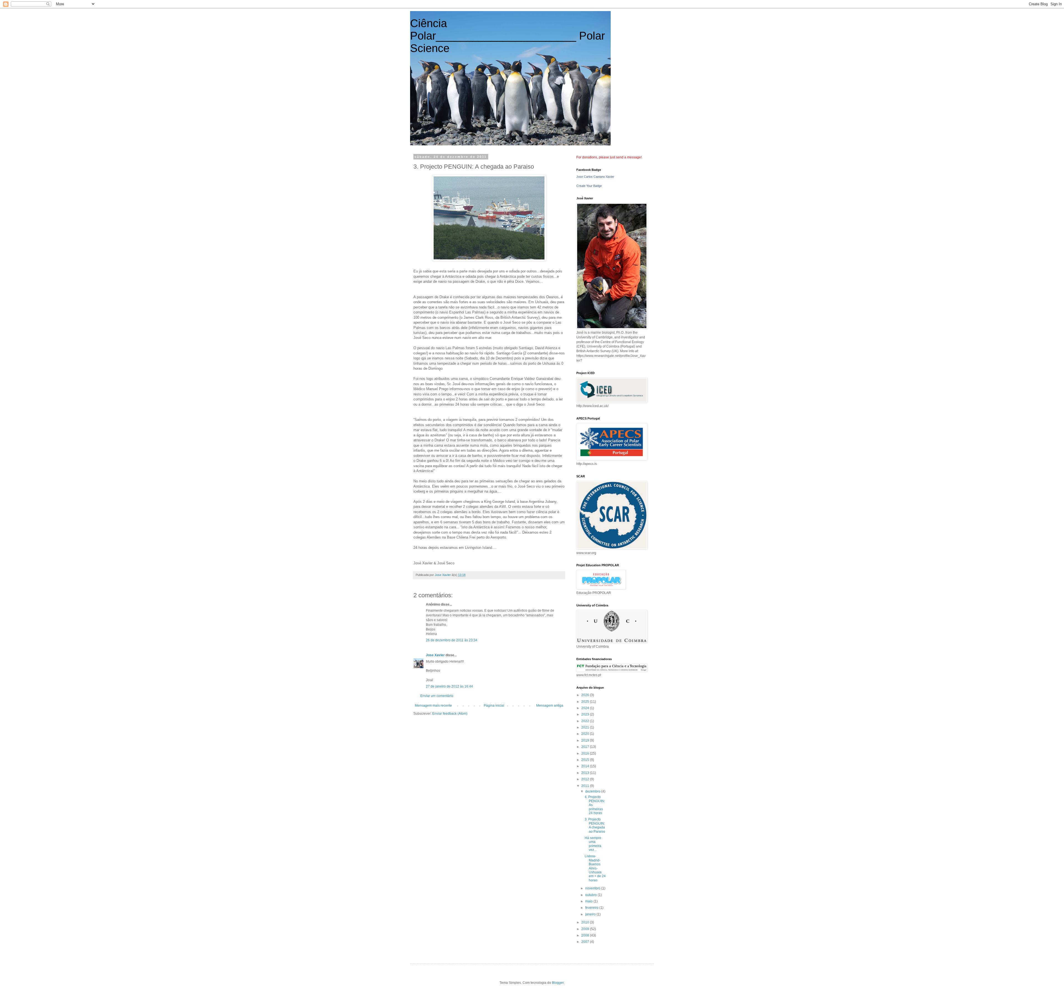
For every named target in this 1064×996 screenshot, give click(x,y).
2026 (585, 695)
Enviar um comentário (436, 696)
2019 (585, 740)
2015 (585, 760)
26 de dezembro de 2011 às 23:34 (451, 640)
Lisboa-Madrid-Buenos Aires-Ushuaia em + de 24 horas (595, 868)
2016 (585, 753)
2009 (585, 929)
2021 (585, 727)
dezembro (593, 791)
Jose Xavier (435, 655)
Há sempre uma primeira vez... (593, 844)
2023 (585, 714)
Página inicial (494, 705)
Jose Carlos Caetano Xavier (595, 176)
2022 (585, 721)
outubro (591, 895)
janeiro (591, 914)
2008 (585, 935)
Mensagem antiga (549, 705)
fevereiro (592, 908)
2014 (585, 766)
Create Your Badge (589, 185)
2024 (585, 708)
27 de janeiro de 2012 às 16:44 (449, 686)
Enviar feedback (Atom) (449, 714)
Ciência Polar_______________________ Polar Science (507, 35)
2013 (585, 773)
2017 (585, 747)
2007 (585, 942)
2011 (585, 786)
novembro (593, 888)
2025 (585, 702)
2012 (585, 779)
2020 (585, 734)
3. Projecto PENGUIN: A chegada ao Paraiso (595, 825)
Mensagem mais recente (433, 705)
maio (589, 901)
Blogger (558, 983)
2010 (585, 922)
